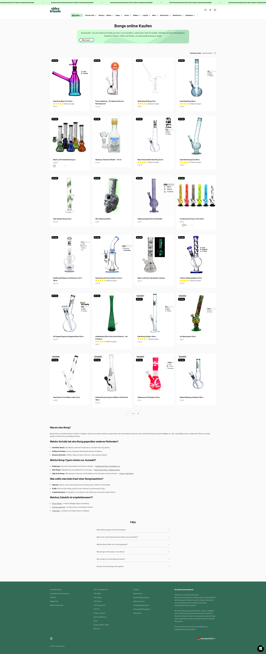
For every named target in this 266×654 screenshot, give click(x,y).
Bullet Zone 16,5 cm (101, 470)
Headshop (189, 15)
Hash (154, 15)
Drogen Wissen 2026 (101, 625)
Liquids (145, 15)
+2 (65, 165)
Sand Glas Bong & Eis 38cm (190, 160)
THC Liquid (98, 597)
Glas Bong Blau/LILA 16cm (62, 101)
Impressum (137, 613)
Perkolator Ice (115, 466)
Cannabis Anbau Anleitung (59, 593)
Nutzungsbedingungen (141, 609)
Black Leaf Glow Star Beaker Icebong (151, 278)
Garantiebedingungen (141, 597)
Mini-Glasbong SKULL (103, 219)
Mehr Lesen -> (86, 40)
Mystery (101, 15)
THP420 (53, 597)
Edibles (135, 15)
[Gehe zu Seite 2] (138, 413)
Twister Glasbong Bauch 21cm (191, 278)
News (96, 621)
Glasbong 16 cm (114, 470)
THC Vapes (97, 593)
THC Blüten (98, 601)
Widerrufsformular (56, 605)
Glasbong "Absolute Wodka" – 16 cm (108, 160)
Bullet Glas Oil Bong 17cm (147, 101)
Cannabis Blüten (56, 589)
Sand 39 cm (130, 473)
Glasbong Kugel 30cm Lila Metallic (150, 219)
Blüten (109, 15)
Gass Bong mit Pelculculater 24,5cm (108, 278)
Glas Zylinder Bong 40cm (62, 219)
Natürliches (177, 15)
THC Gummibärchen (101, 589)
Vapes (118, 15)
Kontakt (136, 589)
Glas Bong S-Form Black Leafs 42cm (66, 397)
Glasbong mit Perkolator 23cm (149, 397)
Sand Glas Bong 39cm (188, 101)
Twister (122, 473)
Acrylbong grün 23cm (188, 336)
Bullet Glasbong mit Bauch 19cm (191, 397)
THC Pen (97, 609)
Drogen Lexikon (99, 613)
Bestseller (76, 15)
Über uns (97, 628)
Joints (126, 15)
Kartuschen (164, 15)
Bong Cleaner (57, 503)
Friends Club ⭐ (91, 15)
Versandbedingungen (141, 605)
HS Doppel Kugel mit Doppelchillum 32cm (68, 336)
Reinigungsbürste (58, 507)
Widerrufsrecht (139, 601)
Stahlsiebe (56, 511)
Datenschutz (137, 593)
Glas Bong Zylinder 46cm (147, 336)
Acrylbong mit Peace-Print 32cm (192, 219)
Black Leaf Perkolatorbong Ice (64, 160)
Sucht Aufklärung (100, 617)
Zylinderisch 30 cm (102, 466)
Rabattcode (54, 601)
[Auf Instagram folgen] (51, 638)
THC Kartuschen (99, 605)
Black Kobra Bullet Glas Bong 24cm (150, 160)
